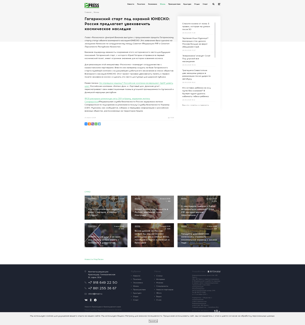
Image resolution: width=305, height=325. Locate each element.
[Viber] (92, 123)
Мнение (159, 283)
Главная (88, 12)
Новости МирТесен (94, 259)
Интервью (160, 279)
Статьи (159, 276)
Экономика (152, 4)
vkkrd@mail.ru (95, 294)
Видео (159, 297)
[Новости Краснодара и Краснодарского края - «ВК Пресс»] (92, 5)
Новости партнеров (164, 290)
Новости (130, 4)
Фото (159, 293)
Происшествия (174, 4)
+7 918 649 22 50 (102, 282)
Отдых (197, 4)
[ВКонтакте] (86, 123)
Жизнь (162, 4)
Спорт (205, 4)
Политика (141, 4)
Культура (187, 4)
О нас (158, 300)
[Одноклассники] (89, 123)
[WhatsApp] (96, 123)
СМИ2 (87, 192)
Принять (153, 321)
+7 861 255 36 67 (102, 288)
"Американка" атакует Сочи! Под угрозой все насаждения (196, 59)
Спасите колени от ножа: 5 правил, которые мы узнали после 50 (196, 26)
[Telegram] (99, 123)
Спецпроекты (162, 286)
